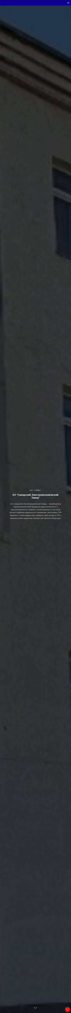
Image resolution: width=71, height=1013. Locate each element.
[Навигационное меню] (68, 2)
